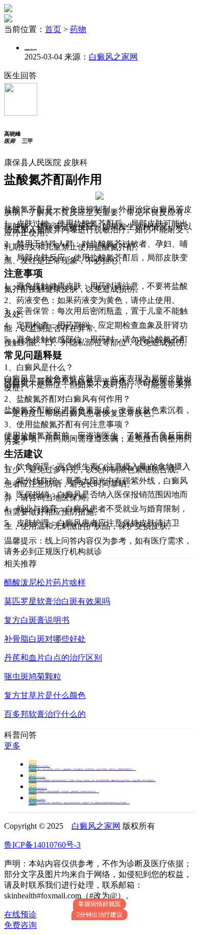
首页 (53, 29)
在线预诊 (20, 914)
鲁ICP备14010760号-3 (42, 844)
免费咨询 (20, 925)
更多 (12, 745)
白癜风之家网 (113, 56)
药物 (78, 29)
